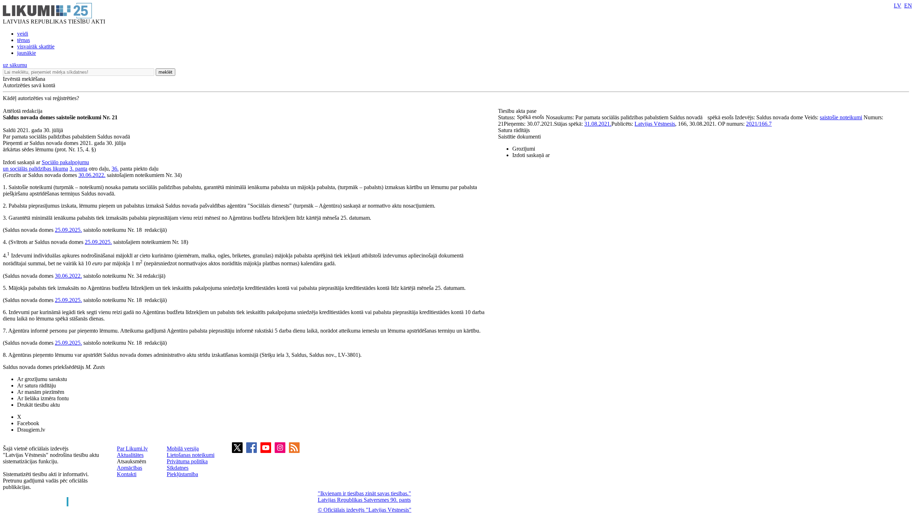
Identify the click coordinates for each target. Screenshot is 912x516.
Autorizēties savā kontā (29, 85)
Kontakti (126, 474)
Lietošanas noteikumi (190, 455)
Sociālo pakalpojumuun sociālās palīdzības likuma (46, 165)
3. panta (78, 169)
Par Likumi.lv (132, 448)
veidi (22, 34)
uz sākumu (15, 65)
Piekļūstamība (182, 474)
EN (908, 5)
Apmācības (129, 468)
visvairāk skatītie (36, 46)
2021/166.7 (759, 124)
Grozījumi (523, 149)
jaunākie (26, 53)
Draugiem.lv (31, 430)
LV (897, 5)
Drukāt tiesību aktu (38, 405)
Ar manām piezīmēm (40, 392)
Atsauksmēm (131, 461)
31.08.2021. (597, 124)
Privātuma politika (187, 461)
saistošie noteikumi (841, 117)
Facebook (28, 423)
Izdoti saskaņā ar (531, 155)
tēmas (23, 40)
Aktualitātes (130, 455)
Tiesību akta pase (518, 111)
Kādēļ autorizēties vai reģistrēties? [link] (41, 98)
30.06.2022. (91, 175)
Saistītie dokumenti (519, 137)
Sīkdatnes (177, 468)
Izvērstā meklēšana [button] (24, 79)
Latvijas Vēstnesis (654, 124)
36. (115, 169)
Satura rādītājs (514, 130)
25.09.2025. (68, 230)
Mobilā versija (183, 448)
